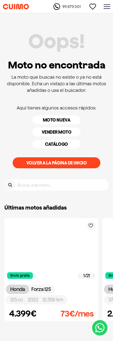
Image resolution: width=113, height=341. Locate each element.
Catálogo (56, 144)
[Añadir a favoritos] (90, 225)
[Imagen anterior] (80, 275)
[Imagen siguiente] (93, 275)
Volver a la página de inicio (56, 162)
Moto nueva (56, 119)
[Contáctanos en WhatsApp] (100, 328)
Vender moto (57, 132)
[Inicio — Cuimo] (16, 6)
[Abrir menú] (107, 6)
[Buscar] (10, 185)
